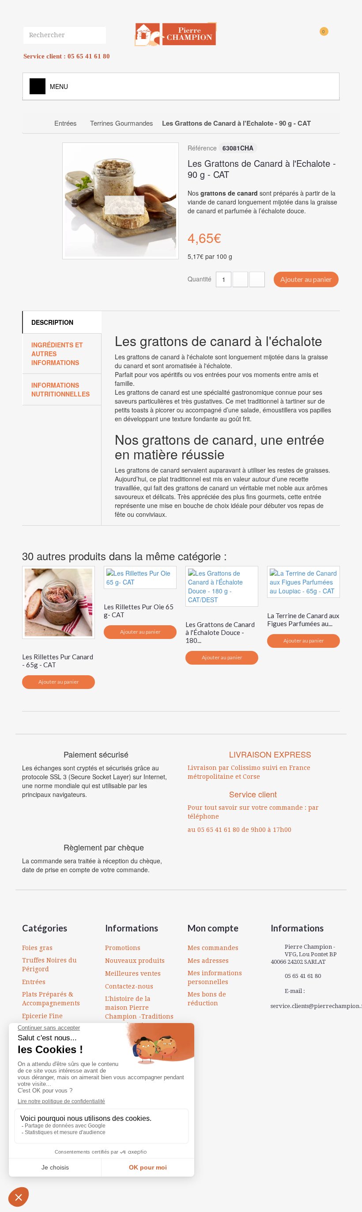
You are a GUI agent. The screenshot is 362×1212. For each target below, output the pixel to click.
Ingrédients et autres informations (57, 353)
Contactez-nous (129, 986)
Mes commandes (213, 947)
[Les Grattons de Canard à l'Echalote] (120, 201)
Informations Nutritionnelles (60, 389)
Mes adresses (208, 960)
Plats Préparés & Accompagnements (51, 999)
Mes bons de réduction (207, 999)
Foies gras (37, 947)
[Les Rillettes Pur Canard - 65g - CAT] (58, 602)
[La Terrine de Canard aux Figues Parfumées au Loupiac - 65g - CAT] (303, 582)
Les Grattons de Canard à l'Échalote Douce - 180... (220, 632)
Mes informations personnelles (215, 977)
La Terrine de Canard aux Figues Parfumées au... (303, 619)
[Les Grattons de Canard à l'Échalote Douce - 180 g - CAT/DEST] (221, 586)
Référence (202, 147)
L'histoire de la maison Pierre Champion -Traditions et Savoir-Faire (139, 1012)
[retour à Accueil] (38, 123)
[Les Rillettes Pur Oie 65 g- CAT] (140, 577)
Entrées (33, 981)
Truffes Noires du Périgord (49, 965)
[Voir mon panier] (308, 36)
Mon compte (213, 928)
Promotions (122, 947)
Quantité (199, 278)
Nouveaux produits (135, 960)
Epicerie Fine (42, 1016)
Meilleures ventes (133, 973)
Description (52, 322)
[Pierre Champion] (176, 34)
